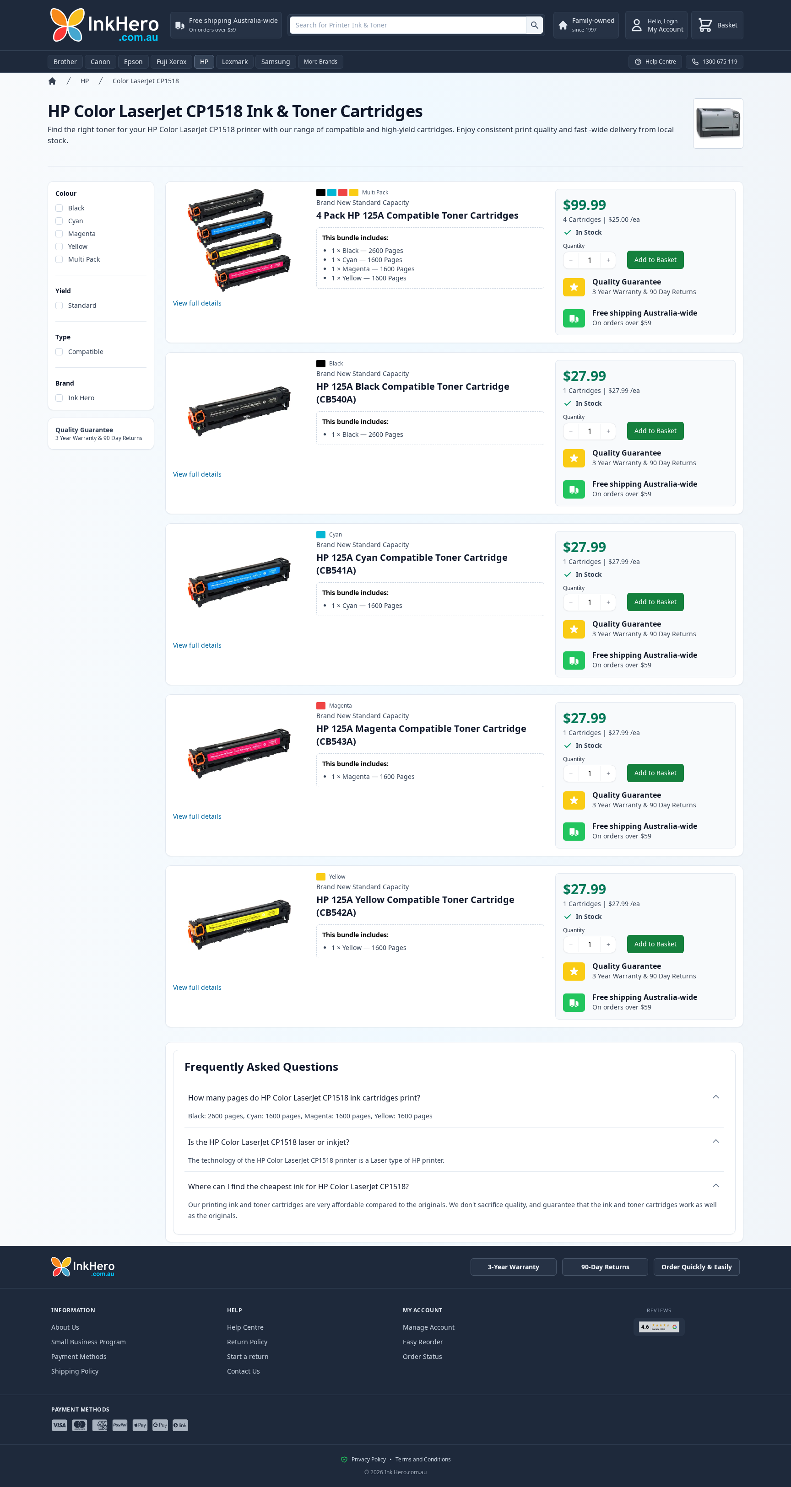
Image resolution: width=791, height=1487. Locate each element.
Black (76, 208)
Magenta (82, 233)
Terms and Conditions (423, 1459)
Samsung (275, 61)
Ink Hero (81, 397)
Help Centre (245, 1327)
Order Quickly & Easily (696, 1266)
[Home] (52, 81)
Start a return (248, 1356)
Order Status (422, 1356)
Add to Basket (659, 261)
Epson (133, 61)
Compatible (85, 351)
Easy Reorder (423, 1341)
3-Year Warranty (513, 1266)
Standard (82, 305)
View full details (197, 303)
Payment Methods (79, 1356)
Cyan (75, 220)
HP (204, 61)
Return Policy (247, 1341)
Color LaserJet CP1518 (146, 80)
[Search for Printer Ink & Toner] (534, 25)
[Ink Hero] (105, 25)
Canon (100, 61)
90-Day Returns (605, 1266)
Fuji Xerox (171, 61)
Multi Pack (84, 259)
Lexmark (235, 61)
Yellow (77, 246)
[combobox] (416, 25)
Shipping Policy (74, 1371)
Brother (65, 61)
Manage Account (429, 1327)
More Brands (320, 61)
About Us (65, 1327)
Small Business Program (88, 1341)
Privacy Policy (369, 1459)
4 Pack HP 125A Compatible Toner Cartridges (417, 215)
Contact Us (243, 1371)
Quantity (574, 246)
